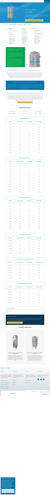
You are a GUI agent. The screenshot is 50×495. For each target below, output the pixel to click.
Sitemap (47, 391)
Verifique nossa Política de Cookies (6, 487)
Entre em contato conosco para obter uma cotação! (34, 20)
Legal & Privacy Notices (35, 391)
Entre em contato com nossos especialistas (25, 102)
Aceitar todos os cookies (8, 489)
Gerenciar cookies (41, 391)
